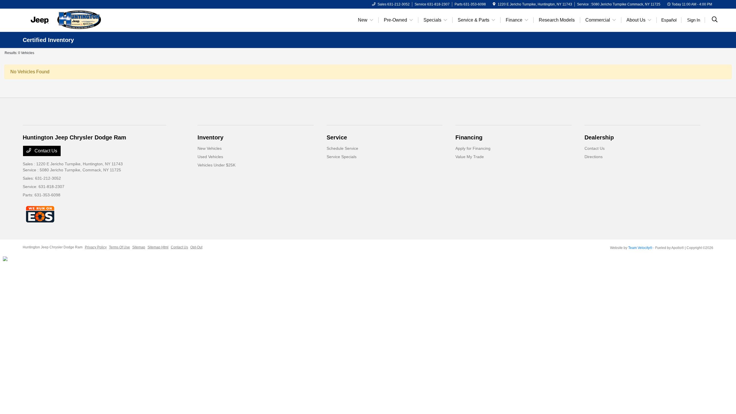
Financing (468, 137)
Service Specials (341, 156)
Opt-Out (196, 247)
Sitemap (138, 247)
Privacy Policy (96, 247)
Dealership (599, 137)
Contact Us (45, 150)
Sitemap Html (157, 247)
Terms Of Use (119, 247)
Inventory (210, 137)
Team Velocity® (640, 248)
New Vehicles (210, 148)
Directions (593, 156)
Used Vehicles (210, 156)
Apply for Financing (472, 148)
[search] (715, 20)
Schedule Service (342, 148)
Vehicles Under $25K (216, 165)
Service (337, 137)
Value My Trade (469, 156)
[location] (494, 4)
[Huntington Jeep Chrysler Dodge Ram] (72, 19)
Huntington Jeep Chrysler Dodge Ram (53, 247)
